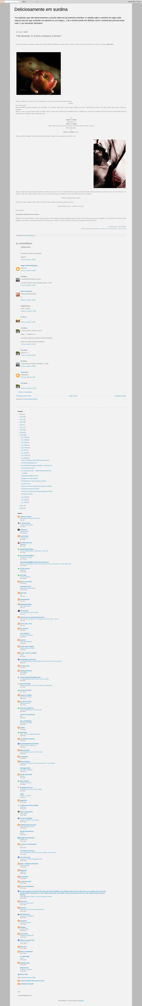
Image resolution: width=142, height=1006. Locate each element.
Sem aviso (23, 901)
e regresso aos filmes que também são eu (31, 859)
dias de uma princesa (27, 831)
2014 (21, 419)
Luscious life (24, 934)
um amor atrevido (25, 690)
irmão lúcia (23, 732)
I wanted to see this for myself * (30, 489)
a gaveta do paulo (25, 516)
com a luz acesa (25, 857)
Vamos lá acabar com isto (27, 826)
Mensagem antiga (120, 396)
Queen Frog (24, 291)
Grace (22, 794)
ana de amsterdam (26, 774)
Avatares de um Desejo (27, 714)
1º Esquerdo (24, 756)
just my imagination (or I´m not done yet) (31, 709)
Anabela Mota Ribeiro (27, 549)
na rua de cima (24, 666)
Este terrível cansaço (26, 696)
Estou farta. (23, 807)
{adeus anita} (23, 813)
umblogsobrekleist (26, 671)
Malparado (23, 870)
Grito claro (23, 947)
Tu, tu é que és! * (24, 942)
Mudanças (23, 570)
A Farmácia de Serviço (27, 851)
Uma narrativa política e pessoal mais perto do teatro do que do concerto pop (41, 661)
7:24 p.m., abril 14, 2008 (28, 355)
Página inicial (73, 396)
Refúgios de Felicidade (27, 838)
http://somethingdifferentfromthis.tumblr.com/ (34, 562)
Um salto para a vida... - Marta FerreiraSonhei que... (36, 471)
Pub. (21, 716)
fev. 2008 (24, 500)
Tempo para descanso (26, 641)
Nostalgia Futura (25, 768)
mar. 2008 (24, 497)
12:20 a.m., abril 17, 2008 (28, 388)
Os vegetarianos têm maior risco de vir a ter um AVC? (34, 679)
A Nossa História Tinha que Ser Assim (32, 981)
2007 (21, 505)
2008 (21, 435)
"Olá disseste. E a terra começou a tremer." (34, 481)
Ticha (22, 372)
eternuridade (24, 877)
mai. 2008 (24, 455)
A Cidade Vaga (24, 956)
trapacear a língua (26, 695)
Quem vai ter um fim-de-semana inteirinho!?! (32, 909)
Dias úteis (23, 575)
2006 (21, 508)
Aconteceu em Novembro (28, 844)
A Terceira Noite (25, 523)
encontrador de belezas (27, 739)
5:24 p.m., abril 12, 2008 (28, 259)
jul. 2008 (24, 450)
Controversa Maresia (27, 708)
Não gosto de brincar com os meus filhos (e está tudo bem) (36, 685)
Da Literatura (24, 628)
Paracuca (23, 908)
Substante (23, 921)
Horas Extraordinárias (27, 555)
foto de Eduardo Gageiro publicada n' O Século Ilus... (37, 465)
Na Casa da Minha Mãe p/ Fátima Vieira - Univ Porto (34, 551)
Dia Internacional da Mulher (27, 648)
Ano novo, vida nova (25, 922)
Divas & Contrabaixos (27, 886)
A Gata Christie (25, 568)
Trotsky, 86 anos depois (26, 525)
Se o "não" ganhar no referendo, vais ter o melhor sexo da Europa (38, 852)
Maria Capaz (24, 974)
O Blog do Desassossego (28, 825)
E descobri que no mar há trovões (29, 612)
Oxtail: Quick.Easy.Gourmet (27, 588)
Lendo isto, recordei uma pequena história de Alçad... (37, 491)
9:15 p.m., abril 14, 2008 (28, 366)
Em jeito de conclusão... (26, 969)
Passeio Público (24, 929)
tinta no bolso (24, 611)
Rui (22, 276)
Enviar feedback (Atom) (30, 399)
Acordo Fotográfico (26, 818)
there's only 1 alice (26, 624)
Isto (21, 594)
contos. (22, 654)
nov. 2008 (24, 440)
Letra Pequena (24, 633)
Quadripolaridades (26, 604)
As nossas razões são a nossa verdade (31, 789)
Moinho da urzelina (25, 703)
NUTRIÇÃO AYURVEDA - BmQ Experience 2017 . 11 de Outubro (37, 763)
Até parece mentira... (27, 494)
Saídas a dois (23, 839)
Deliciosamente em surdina (41, 9)
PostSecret (23, 530)
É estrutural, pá (24, 537)
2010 (21, 430)
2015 (21, 417)
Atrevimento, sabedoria (26, 769)
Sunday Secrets (24, 531)
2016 (21, 414)
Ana (22, 328)
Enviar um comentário (25, 392)
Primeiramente (25, 599)
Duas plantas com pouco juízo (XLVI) (30, 518)
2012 (21, 425)
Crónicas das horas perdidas (29, 805)
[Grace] (22, 833)
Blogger (81, 1000)
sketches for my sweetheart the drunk (32, 617)
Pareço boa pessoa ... (26, 606)
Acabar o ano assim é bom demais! (29, 820)
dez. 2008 (24, 437)
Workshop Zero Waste (26, 722)
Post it (21, 958)
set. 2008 (24, 445)
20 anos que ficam (25, 576)
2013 (21, 422)
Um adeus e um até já (26, 557)
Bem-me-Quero (25, 761)
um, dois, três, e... (26, 483)
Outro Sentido (24, 781)
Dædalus (23, 927)
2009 (21, 432)
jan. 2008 (24, 502)
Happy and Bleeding (27, 265)
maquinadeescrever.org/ (28, 659)
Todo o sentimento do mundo (29, 864)
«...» (21, 846)
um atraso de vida (25, 701)
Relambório (23, 544)
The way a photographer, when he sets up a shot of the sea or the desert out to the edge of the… (46, 563)
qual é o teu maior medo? (27, 903)
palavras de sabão (26, 581)
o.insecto (23, 640)
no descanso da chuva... (28, 468)
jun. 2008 (24, 453)
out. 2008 (24, 442)
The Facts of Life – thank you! (28, 745)
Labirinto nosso (25, 963)
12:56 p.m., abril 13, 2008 (28, 311)
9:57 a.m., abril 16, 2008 (28, 377)
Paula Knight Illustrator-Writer (29, 744)
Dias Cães (23, 593)
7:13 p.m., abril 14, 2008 (28, 344)
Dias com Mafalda (25, 721)
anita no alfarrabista (26, 812)
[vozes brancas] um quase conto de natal (31, 752)
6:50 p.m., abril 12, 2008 (28, 270)
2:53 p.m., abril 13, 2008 (28, 322)
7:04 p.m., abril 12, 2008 (28, 285)
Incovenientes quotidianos (27, 916)
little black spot (25, 914)
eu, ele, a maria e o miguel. (28, 653)
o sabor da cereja (25, 881)
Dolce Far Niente (25, 684)
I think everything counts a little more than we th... (35, 460)
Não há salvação (24, 865)
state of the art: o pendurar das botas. (30, 734)
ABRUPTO (23, 800)
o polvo (22, 727)
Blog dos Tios (24, 968)
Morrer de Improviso (26, 951)
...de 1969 (24, 473)
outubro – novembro (25, 795)
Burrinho (22, 776)
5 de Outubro (23, 672)
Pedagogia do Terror (26, 787)
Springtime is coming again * (29, 478)
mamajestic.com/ (25, 586)
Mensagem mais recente (23, 396)
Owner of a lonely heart (27, 940)
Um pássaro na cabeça (26, 635)
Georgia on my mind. (25, 782)
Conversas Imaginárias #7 (29, 463)
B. (21, 317)
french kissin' (24, 536)
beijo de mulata (25, 750)
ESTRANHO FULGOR (27, 984)
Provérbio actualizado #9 (26, 935)
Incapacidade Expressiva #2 (29, 476)
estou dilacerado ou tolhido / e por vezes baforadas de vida (36, 896)
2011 (21, 427)
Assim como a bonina (27, 646)
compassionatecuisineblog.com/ (30, 677)
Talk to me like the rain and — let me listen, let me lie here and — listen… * (40, 619)
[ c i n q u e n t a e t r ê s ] (28, 977)
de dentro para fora (26, 542)
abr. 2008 (24, 458)
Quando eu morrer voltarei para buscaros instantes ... (37, 486)
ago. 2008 (24, 447)
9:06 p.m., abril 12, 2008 (28, 300)
